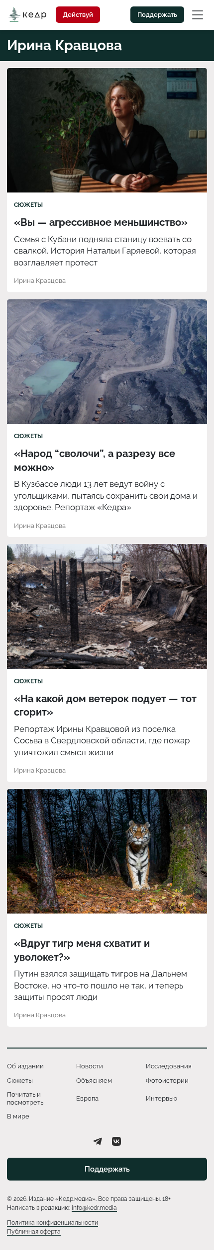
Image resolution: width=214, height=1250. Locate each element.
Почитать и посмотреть (25, 1098)
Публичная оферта (34, 1231)
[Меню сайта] (197, 14)
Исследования (169, 1066)
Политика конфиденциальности (52, 1222)
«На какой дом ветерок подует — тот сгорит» (105, 706)
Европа (87, 1098)
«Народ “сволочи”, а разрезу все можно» (94, 460)
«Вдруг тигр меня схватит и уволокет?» (82, 950)
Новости (89, 1066)
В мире (18, 1116)
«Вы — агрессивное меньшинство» (101, 222)
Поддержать (157, 14)
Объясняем (94, 1080)
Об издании (25, 1066)
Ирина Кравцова (40, 280)
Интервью (161, 1098)
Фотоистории (167, 1080)
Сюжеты (28, 204)
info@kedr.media (94, 1207)
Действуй (78, 14)
